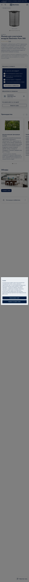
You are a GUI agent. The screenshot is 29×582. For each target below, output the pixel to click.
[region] (14, 291)
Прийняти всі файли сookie (14, 301)
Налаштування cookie (14, 297)
